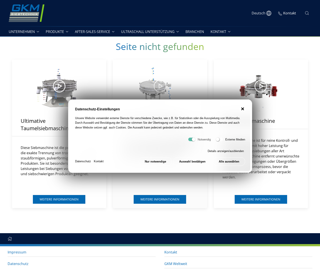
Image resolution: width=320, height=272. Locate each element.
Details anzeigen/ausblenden (226, 151)
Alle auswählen (229, 161)
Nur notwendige (155, 161)
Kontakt (99, 161)
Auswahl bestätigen (192, 161)
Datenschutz (83, 161)
